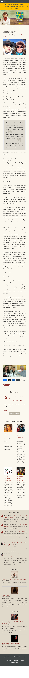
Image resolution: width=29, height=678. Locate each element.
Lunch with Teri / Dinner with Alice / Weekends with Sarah (20, 435)
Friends (7, 385)
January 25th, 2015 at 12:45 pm (16, 401)
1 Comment (14, 37)
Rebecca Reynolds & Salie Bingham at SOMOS (14, 622)
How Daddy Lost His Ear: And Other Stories (14, 579)
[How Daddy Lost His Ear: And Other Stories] (14, 574)
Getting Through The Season (8, 478)
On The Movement (7, 595)
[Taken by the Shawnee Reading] (14, 638)
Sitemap (22, 660)
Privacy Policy (14, 662)
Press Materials (8, 660)
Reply (5, 410)
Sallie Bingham (6, 15)
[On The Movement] (14, 590)
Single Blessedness (8, 435)
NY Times (15, 8)
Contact (16, 660)
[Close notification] (27, 6)
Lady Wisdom (22, 531)
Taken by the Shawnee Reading (10, 643)
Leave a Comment (14, 413)
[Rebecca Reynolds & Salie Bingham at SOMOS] (14, 617)
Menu (5, 1)
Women (7, 37)
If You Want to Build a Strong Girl (20, 478)
